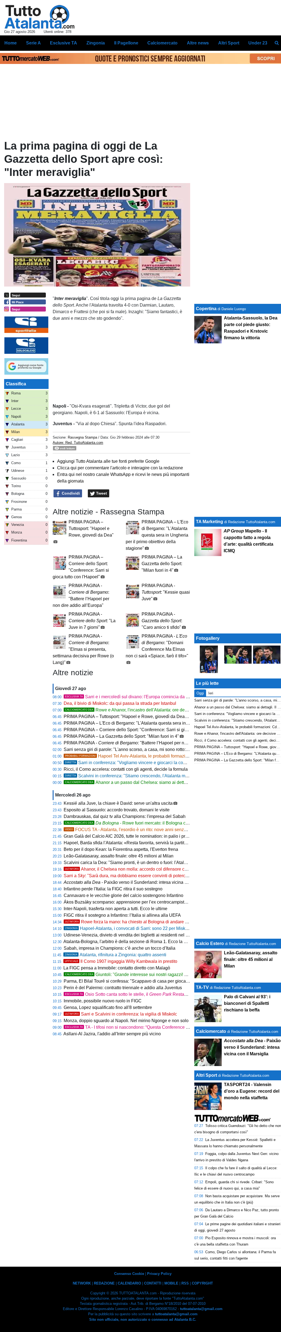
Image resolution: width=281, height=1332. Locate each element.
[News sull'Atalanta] (39, 16)
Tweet (101, 493)
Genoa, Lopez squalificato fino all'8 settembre (108, 1007)
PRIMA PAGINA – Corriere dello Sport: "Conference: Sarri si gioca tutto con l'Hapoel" (146, 729)
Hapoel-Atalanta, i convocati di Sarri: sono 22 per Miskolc (128, 928)
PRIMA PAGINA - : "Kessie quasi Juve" (166, 592)
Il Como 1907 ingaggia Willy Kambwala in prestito (121, 961)
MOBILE (171, 1283)
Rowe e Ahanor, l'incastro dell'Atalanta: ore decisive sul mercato (142, 710)
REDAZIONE (104, 1283)
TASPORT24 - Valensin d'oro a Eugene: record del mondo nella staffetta (251, 1091)
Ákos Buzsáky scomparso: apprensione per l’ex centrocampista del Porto (134, 902)
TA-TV (203, 987)
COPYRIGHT (202, 1283)
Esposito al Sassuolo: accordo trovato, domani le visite (117, 809)
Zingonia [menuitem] (95, 43)
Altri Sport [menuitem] (228, 43)
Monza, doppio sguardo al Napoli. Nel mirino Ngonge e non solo (126, 1020)
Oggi (200, 693)
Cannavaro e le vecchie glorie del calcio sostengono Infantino (123, 895)
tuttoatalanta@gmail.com (201, 1309)
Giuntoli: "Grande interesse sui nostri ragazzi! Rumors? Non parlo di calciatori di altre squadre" (172, 974)
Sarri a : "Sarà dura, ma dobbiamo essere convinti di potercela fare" (132, 875)
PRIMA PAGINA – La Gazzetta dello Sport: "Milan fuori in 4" (162, 564)
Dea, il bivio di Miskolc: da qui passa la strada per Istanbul (120, 703)
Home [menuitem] (10, 43)
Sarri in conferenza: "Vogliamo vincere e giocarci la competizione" (135, 762)
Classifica (16, 384)
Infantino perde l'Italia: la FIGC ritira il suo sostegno (113, 889)
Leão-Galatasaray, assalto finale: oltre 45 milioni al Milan (118, 856)
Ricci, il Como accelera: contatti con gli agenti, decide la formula (126, 769)
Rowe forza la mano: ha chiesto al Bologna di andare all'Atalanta (136, 921)
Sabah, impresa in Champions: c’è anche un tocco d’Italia (119, 948)
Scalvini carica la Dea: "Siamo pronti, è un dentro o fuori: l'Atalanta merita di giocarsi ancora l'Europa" (162, 862)
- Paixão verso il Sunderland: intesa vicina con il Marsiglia (139, 882)
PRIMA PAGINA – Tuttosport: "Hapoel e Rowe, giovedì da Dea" (91, 528)
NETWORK (82, 1283)
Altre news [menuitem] (198, 43)
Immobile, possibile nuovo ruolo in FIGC (103, 1001)
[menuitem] (276, 43)
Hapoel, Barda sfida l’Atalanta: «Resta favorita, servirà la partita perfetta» (134, 842)
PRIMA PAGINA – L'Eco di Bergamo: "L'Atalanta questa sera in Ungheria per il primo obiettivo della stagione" (157, 535)
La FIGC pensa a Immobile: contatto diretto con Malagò (116, 968)
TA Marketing (209, 521)
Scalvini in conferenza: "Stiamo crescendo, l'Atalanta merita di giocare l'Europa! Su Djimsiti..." (162, 775)
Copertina (206, 308)
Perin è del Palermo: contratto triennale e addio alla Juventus (123, 987)
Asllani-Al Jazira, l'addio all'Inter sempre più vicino (112, 1033)
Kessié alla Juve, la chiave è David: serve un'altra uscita (118, 803)
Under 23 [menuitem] (257, 43)
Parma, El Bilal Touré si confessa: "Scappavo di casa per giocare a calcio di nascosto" (147, 981)
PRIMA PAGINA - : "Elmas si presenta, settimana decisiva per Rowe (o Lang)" (83, 649)
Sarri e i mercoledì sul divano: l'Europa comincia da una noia (134, 696)
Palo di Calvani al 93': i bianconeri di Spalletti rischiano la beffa (247, 1003)
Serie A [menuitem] (33, 43)
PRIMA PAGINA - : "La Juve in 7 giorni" (92, 621)
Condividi (70, 493)
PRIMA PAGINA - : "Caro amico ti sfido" (162, 621)
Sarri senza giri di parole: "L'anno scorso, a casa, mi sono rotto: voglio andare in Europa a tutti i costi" (161, 749)
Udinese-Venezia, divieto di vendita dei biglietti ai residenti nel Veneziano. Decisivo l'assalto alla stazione (166, 935)
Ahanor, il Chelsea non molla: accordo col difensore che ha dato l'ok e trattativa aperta (156, 869)
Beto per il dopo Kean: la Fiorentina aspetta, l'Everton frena (121, 849)
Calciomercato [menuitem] (162, 43)
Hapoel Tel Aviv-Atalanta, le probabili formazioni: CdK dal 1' (139, 756)
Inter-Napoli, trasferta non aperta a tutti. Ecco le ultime (115, 908)
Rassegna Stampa (82, 437)
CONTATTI (152, 1283)
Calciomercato (211, 1031)
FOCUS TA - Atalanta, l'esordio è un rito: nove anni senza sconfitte (134, 829)
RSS (185, 1283)
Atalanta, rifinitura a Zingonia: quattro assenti (115, 954)
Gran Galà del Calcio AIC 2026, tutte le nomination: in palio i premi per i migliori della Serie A (153, 836)
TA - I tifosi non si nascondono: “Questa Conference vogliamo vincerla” (143, 1027)
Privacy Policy (159, 1274)
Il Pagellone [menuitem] (126, 43)
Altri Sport (206, 1075)
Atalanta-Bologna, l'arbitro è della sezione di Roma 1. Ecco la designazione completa (146, 941)
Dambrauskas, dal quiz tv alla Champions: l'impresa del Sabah (125, 816)
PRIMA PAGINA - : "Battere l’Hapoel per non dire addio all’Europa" (148, 743)
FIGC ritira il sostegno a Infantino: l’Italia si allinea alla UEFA (122, 915)
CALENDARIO (129, 1283)
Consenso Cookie (129, 1274)
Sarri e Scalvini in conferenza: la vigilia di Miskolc (121, 1014)
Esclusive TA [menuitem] (63, 43)
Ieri (210, 693)
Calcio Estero (210, 943)
